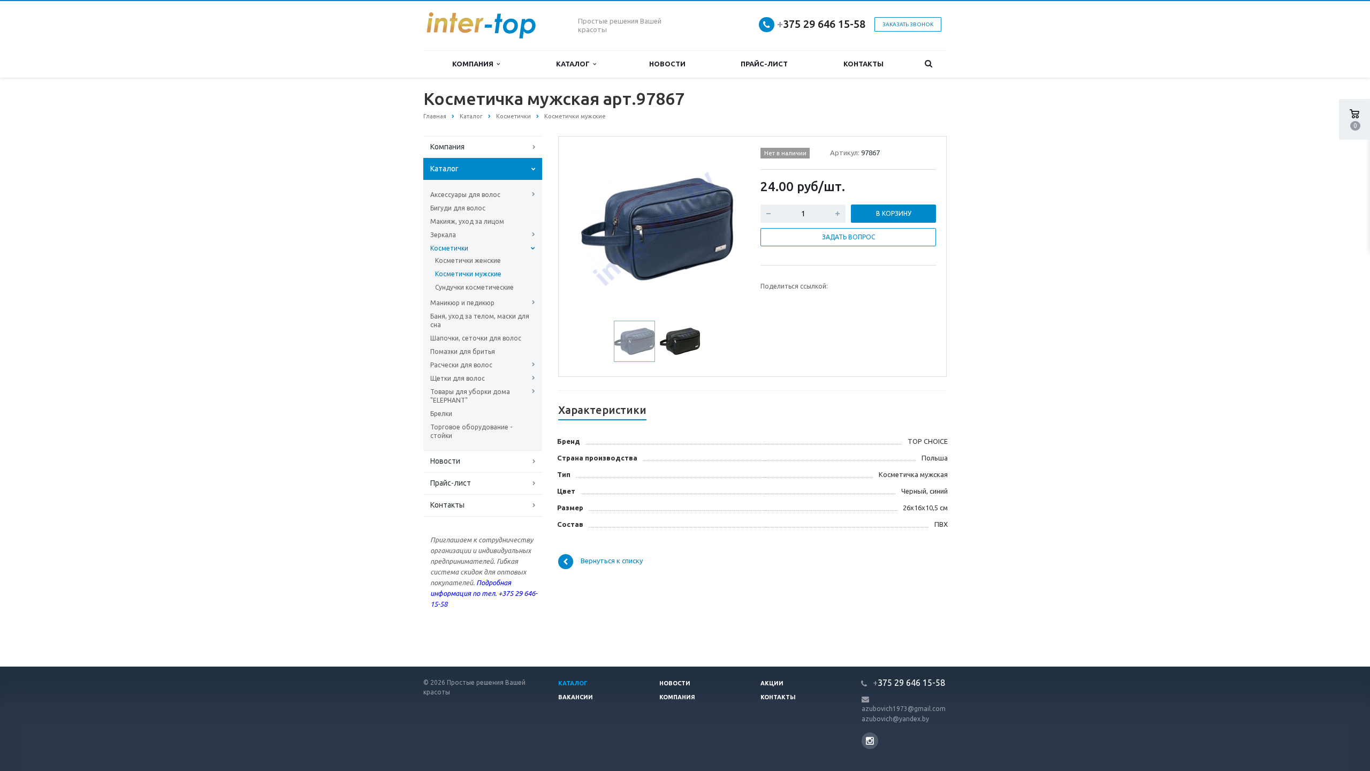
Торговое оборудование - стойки (471, 431)
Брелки (441, 413)
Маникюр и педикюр (462, 302)
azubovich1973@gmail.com (904, 708)
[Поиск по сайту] (929, 64)
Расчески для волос (461, 364)
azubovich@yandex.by (895, 718)
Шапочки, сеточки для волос (475, 338)
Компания (474, 63)
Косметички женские (468, 260)
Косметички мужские (468, 273)
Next (725, 227)
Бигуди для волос (457, 208)
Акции (771, 683)
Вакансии (575, 697)
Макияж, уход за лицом (467, 221)
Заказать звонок (907, 24)
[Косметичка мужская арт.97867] (657, 228)
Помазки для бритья (462, 351)
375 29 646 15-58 (821, 23)
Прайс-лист (764, 63)
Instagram (870, 740)
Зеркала (443, 234)
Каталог (574, 63)
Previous (589, 227)
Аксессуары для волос (465, 194)
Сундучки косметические (474, 287)
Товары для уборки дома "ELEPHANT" (470, 396)
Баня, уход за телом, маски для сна (479, 320)
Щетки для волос (457, 378)
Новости (667, 63)
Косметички (449, 248)
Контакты (863, 63)
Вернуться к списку (612, 561)
